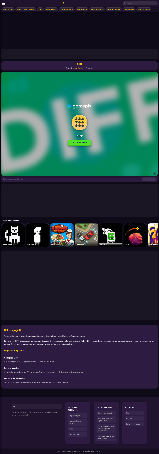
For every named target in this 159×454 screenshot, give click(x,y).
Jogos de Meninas (97, 9)
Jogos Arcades (51, 9)
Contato (129, 418)
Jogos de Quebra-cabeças (25, 9)
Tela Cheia (150, 179)
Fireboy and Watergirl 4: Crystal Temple (105, 420)
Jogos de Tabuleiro (113, 9)
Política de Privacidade (133, 424)
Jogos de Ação (8, 9)
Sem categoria (82, 9)
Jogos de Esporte (144, 9)
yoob (40, 9)
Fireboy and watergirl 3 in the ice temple (106, 438)
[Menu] (3, 3)
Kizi (64, 3)
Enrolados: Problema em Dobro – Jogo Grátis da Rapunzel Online (106, 428)
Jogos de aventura (67, 9)
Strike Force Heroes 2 (105, 413)
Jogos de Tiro (129, 9)
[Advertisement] (79, 29)
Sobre (128, 413)
